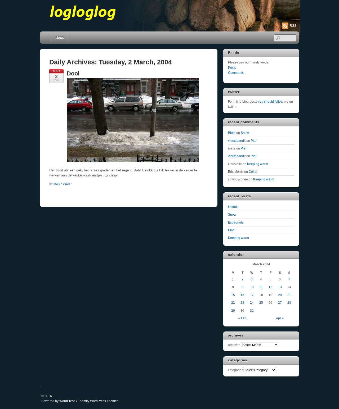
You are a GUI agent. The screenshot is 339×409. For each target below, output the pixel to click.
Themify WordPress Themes (98, 401)
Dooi (73, 73)
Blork (231, 132)
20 (280, 295)
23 (242, 302)
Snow (245, 132)
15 (233, 295)
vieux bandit (237, 140)
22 (233, 302)
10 (252, 287)
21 (289, 295)
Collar (253, 171)
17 (252, 295)
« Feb (242, 318)
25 (261, 302)
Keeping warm (257, 164)
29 (233, 310)
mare (56, 183)
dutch (66, 183)
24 (252, 302)
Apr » (280, 318)
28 (289, 302)
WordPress (67, 401)
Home (46, 37)
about (59, 37)
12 (270, 287)
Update (233, 206)
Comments (236, 72)
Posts (232, 67)
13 (280, 287)
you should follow (270, 101)
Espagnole (236, 222)
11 (261, 287)
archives (234, 345)
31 (252, 310)
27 (280, 302)
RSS (293, 26)
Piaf (253, 140)
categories (235, 370)
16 (242, 295)
